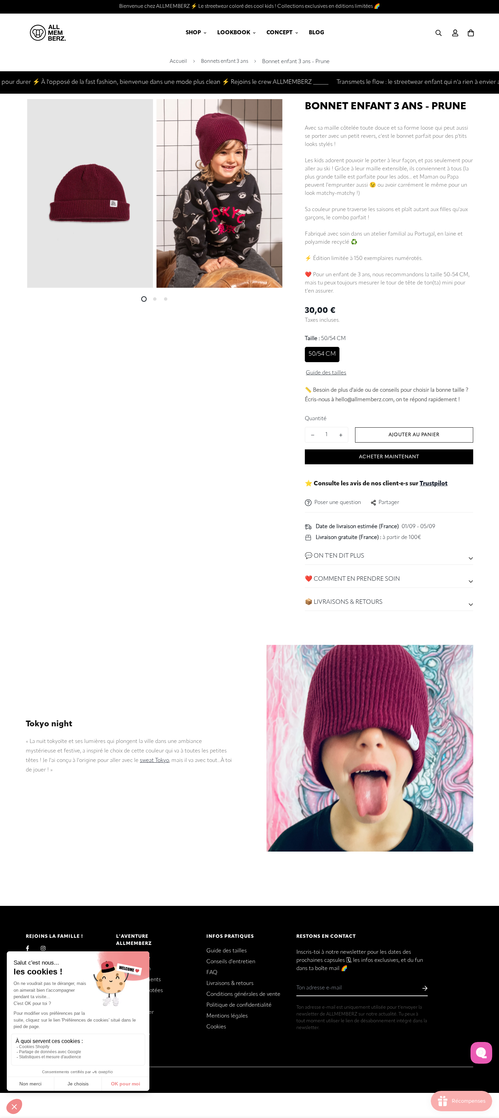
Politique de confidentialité (239, 1005)
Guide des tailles (226, 951)
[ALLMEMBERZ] (48, 33)
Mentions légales (227, 1016)
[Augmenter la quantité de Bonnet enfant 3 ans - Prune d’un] (340, 435)
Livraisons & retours (230, 983)
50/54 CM (322, 354)
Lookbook (233, 33)
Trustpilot (433, 484)
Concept (279, 33)
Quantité (316, 419)
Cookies (216, 1027)
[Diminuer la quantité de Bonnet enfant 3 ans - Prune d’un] (312, 435)
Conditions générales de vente (243, 994)
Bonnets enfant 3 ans (224, 61)
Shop (193, 33)
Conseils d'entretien (230, 962)
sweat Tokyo (154, 760)
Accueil (178, 61)
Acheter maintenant (389, 457)
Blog (316, 33)
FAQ (211, 972)
